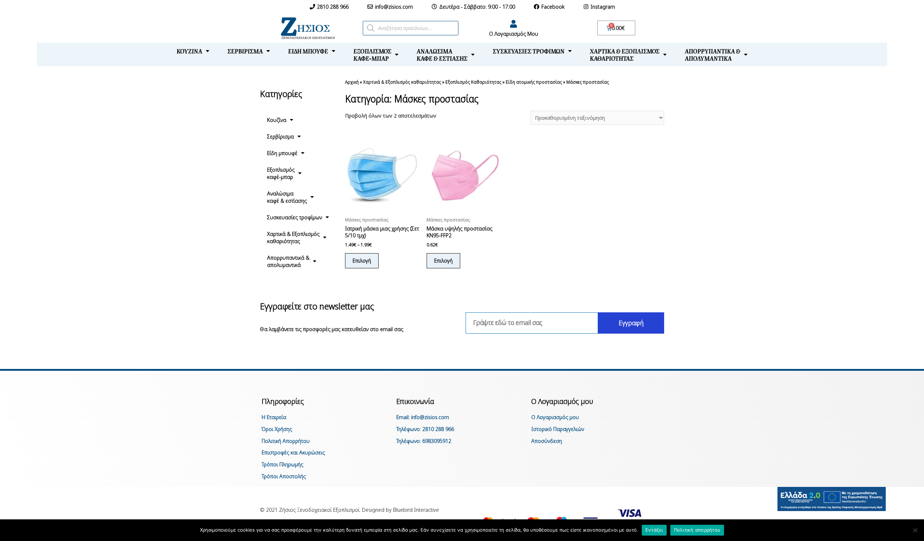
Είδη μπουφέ (308, 51)
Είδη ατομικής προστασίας (534, 82)
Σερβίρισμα (245, 51)
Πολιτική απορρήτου (697, 530)
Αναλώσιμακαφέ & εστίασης (442, 54)
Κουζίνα (189, 51)
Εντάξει (654, 530)
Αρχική (352, 82)
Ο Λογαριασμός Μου (513, 33)
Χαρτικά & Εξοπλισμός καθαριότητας (402, 82)
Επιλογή (362, 260)
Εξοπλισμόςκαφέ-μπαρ (372, 54)
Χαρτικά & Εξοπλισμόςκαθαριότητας (624, 54)
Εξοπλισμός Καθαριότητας (473, 82)
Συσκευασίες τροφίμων (529, 51)
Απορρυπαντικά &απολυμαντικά (712, 54)
